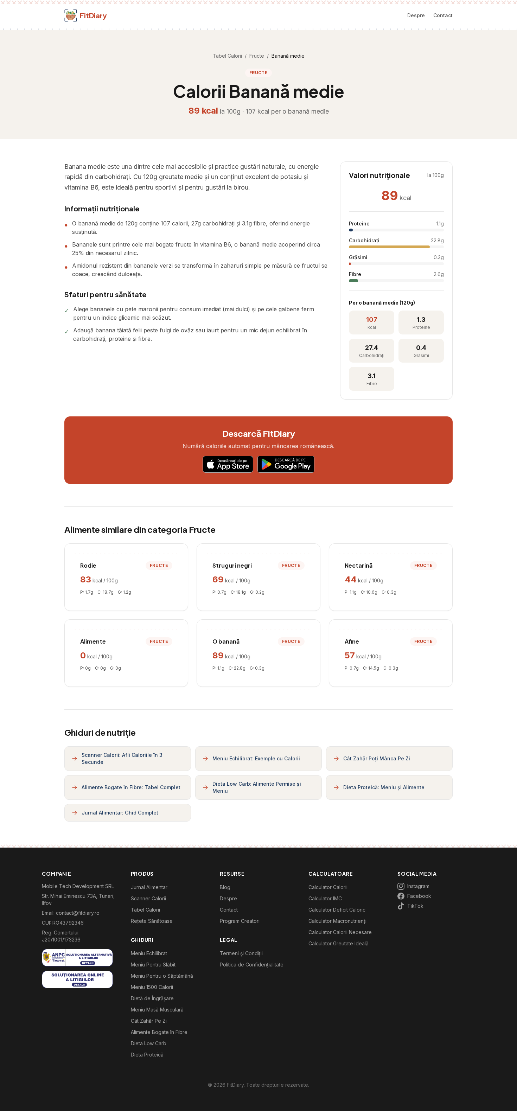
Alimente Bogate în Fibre (159, 1032)
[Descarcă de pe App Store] (228, 464)
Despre (416, 15)
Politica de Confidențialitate (251, 965)
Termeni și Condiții (241, 953)
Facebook (419, 896)
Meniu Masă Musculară (157, 1010)
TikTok (415, 906)
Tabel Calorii (227, 56)
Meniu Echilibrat (149, 953)
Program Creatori (240, 921)
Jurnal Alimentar (149, 887)
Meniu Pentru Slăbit (153, 965)
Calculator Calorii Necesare (340, 932)
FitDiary (93, 15)
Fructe (256, 56)
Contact (443, 15)
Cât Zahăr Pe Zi (149, 1021)
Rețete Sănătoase (152, 921)
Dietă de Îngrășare (152, 998)
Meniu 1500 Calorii (152, 987)
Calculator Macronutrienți (337, 921)
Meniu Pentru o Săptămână (162, 976)
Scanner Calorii (148, 898)
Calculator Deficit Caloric (336, 910)
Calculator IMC (325, 898)
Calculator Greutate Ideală (338, 943)
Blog (225, 887)
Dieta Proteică (147, 1055)
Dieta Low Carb (148, 1043)
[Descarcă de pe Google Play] (285, 464)
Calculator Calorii (327, 887)
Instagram (418, 886)
